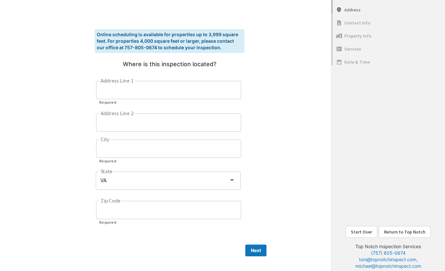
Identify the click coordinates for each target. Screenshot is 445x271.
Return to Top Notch (404, 232)
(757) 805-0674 (388, 253)
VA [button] (103, 180)
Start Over (361, 232)
